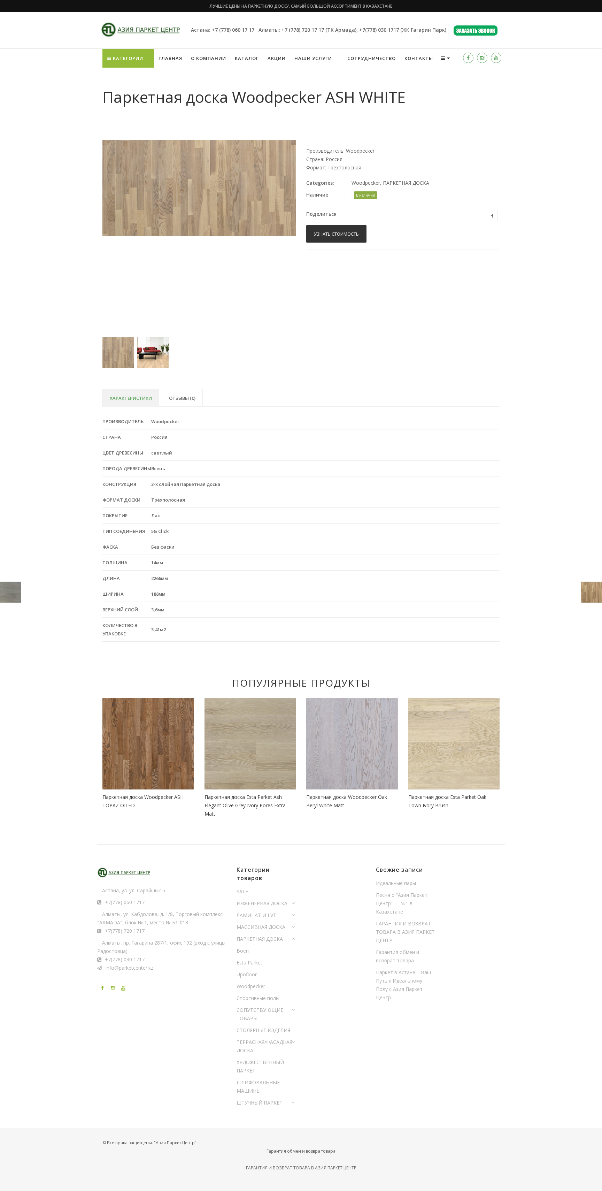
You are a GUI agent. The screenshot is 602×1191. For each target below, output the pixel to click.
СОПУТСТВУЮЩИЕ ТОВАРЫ (260, 1014)
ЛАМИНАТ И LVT (256, 915)
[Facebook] (468, 58)
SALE (242, 891)
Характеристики (131, 398)
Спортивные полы (258, 998)
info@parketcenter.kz (129, 967)
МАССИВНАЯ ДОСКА (261, 927)
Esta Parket (249, 962)
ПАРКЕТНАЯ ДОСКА (406, 183)
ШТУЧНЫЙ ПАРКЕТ (260, 1102)
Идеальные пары (396, 883)
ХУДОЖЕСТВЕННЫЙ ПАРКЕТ (260, 1066)
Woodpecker (366, 183)
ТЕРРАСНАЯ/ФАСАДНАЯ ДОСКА (264, 1046)
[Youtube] (496, 58)
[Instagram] (482, 58)
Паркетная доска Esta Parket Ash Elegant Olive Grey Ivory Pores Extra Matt (245, 805)
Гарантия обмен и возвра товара (301, 1151)
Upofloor (247, 974)
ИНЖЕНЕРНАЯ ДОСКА (262, 903)
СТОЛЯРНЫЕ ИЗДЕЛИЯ (263, 1030)
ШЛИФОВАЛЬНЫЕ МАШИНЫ (258, 1086)
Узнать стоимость (336, 234)
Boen (243, 950)
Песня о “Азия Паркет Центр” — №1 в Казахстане (401, 903)
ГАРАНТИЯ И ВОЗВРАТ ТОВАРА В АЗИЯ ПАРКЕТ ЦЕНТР (405, 932)
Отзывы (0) (182, 398)
